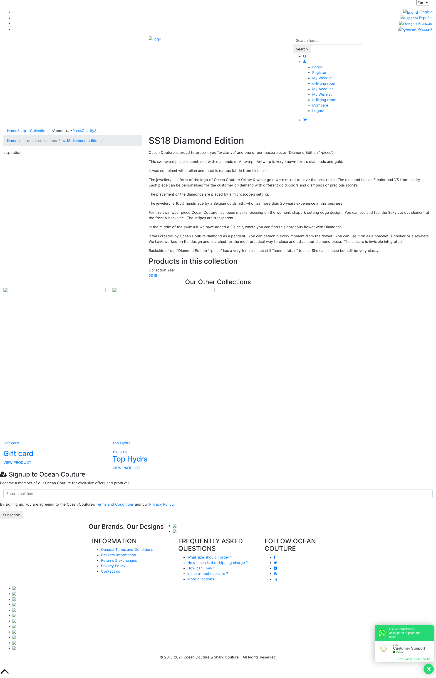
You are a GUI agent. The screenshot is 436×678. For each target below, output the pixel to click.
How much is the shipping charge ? (217, 562)
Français (425, 23)
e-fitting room (324, 83)
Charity (88, 130)
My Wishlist (322, 78)
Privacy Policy (161, 504)
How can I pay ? (201, 568)
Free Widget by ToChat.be (414, 659)
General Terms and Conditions (127, 549)
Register (319, 72)
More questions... (202, 579)
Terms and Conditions (115, 504)
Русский (424, 29)
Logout (318, 110)
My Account (322, 89)
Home (12, 130)
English (426, 12)
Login (317, 67)
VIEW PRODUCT (17, 462)
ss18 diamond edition (81, 140)
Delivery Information (118, 555)
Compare (320, 105)
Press (77, 130)
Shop (22, 130)
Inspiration (12, 152)
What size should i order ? (209, 557)
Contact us (110, 571)
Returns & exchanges (119, 560)
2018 (153, 275)
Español (425, 17)
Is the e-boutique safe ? (207, 573)
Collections (40, 130)
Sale (98, 130)
